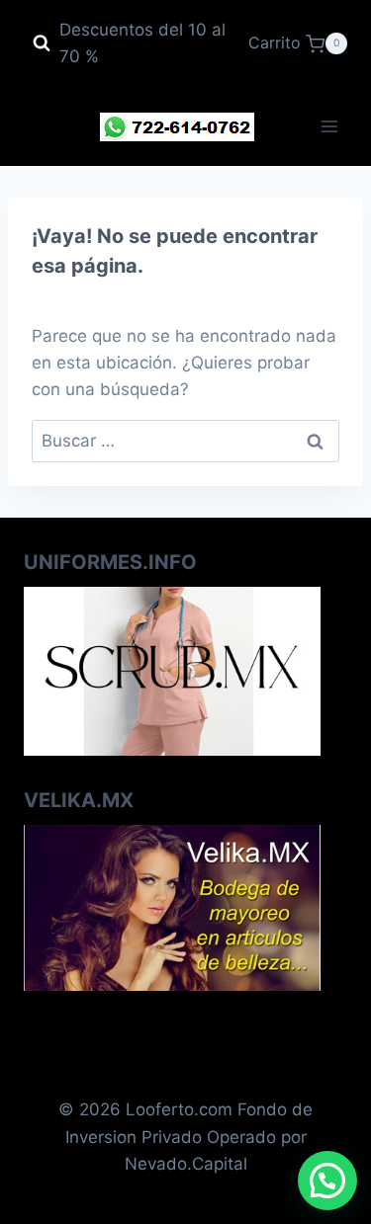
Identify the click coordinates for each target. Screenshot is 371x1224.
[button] (327, 1180)
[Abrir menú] (329, 127)
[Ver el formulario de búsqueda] (41, 43)
